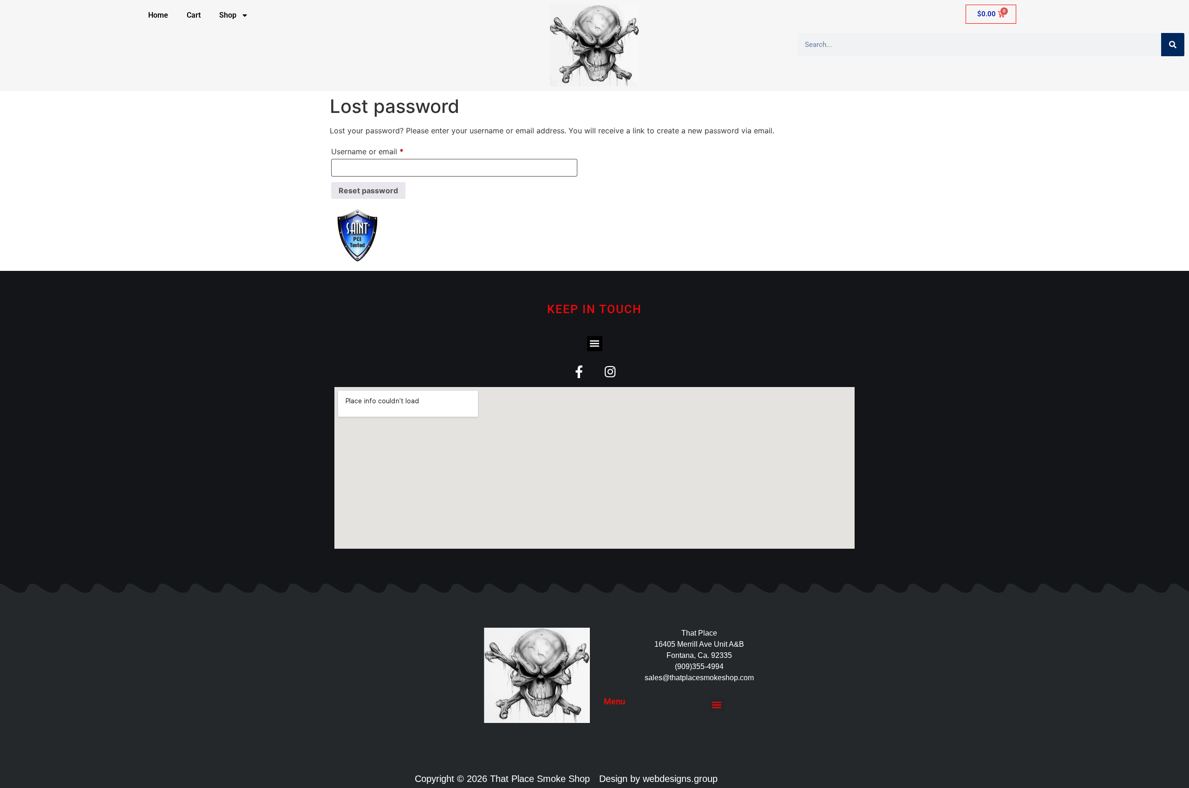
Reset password (368, 190)
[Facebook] (579, 371)
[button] (594, 343)
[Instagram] (610, 371)
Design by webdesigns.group (658, 779)
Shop (227, 15)
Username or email (382, 150)
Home (158, 15)
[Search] (1172, 44)
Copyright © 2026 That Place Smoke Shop (502, 779)
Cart (194, 15)
